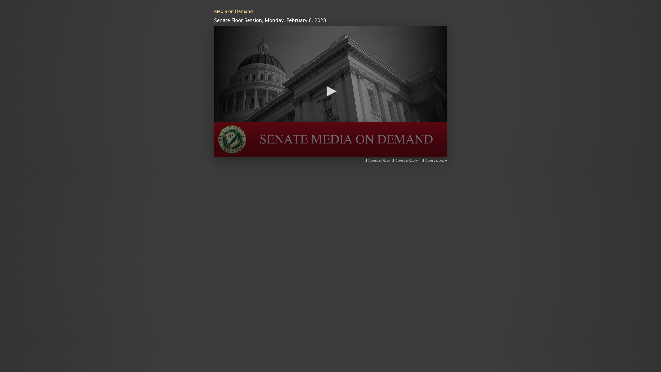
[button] (330, 91)
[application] (330, 91)
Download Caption (407, 160)
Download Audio (436, 160)
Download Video (379, 160)
